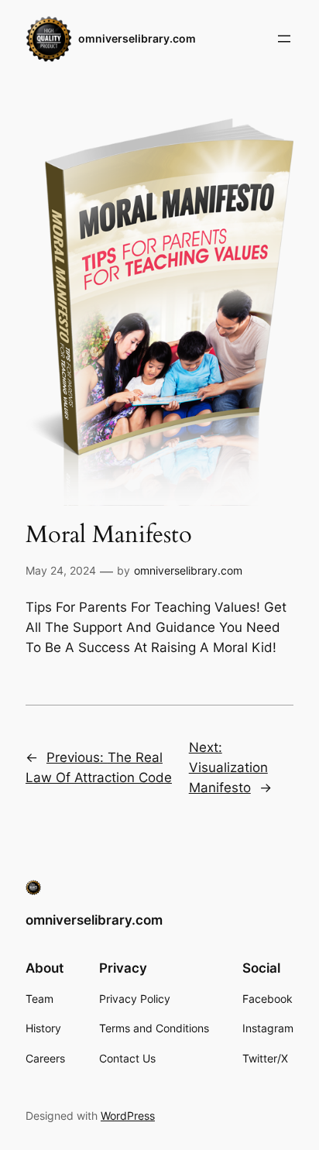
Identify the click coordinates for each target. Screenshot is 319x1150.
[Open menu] (284, 38)
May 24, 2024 (61, 570)
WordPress (128, 1115)
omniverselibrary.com (137, 38)
